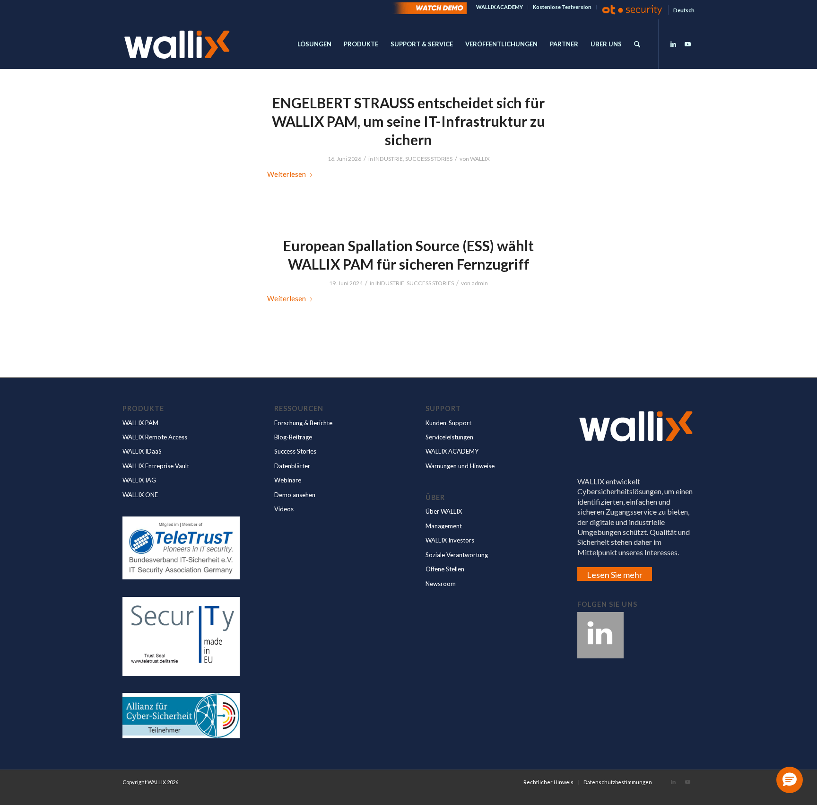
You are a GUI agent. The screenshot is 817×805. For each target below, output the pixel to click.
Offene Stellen (445, 569)
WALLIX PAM (140, 423)
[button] (789, 780)
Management (444, 526)
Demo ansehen (294, 495)
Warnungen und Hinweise (460, 466)
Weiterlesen (286, 174)
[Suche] (637, 44)
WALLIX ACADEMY (499, 7)
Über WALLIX (444, 511)
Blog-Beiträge (293, 437)
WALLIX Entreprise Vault (155, 466)
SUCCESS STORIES (428, 158)
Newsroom (441, 583)
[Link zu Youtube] (687, 44)
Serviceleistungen (449, 437)
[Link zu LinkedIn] (673, 44)
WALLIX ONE (140, 495)
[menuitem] (499, 7)
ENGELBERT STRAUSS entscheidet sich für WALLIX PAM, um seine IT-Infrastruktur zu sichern (408, 121)
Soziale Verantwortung (457, 555)
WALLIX (480, 158)
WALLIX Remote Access (154, 437)
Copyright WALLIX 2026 (150, 782)
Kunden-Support (448, 423)
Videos (284, 509)
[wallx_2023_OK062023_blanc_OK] (176, 44)
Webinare (287, 480)
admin (479, 283)
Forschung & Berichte (303, 423)
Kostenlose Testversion (562, 7)
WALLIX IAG (139, 480)
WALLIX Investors (450, 540)
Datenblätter (292, 466)
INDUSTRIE (388, 158)
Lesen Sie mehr (615, 574)
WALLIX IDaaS (142, 451)
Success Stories (295, 451)
